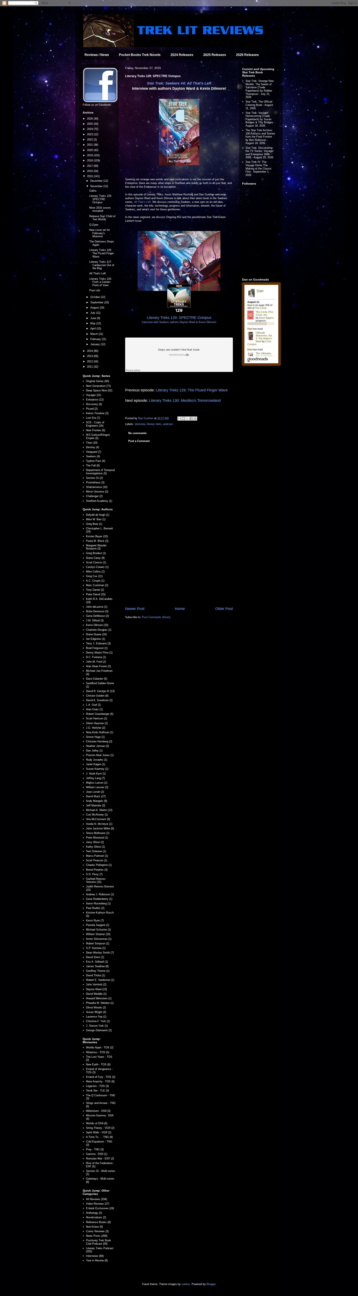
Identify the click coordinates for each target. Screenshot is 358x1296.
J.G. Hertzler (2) (95, 727)
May (93, 323)
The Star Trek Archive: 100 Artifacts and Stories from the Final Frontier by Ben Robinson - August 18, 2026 (260, 137)
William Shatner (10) (98, 934)
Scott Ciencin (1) (96, 562)
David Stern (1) (95, 957)
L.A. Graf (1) (93, 704)
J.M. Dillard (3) (95, 620)
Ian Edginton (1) (95, 638)
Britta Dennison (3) (97, 611)
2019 (90, 155)
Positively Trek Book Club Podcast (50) (98, 1242)
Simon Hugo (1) (95, 736)
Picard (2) (92, 408)
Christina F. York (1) (98, 1021)
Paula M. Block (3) (97, 540)
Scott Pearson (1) (96, 860)
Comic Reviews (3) (97, 1231)
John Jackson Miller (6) (100, 828)
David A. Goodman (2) (99, 700)
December (96, 180)
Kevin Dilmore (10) (97, 625)
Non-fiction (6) (94, 1226)
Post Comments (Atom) (156, 617)
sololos (185, 1284)
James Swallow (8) (97, 966)
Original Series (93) (97, 381)
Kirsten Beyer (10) (97, 536)
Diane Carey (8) (95, 557)
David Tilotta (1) (95, 975)
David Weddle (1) (96, 993)
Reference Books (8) (98, 1222)
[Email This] (179, 418)
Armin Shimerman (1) (98, 938)
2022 (90, 139)
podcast (168, 424)
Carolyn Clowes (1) (97, 567)
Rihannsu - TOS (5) (97, 1052)
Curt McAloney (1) (97, 814)
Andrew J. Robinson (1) (100, 894)
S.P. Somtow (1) (95, 948)
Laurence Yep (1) (96, 1016)
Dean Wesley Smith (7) (100, 952)
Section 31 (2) (94, 477)
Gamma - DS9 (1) (96, 1154)
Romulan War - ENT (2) (100, 1158)
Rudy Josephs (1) (96, 759)
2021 (90, 144)
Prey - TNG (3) (95, 1149)
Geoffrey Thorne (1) (97, 970)
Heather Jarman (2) (97, 746)
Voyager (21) (93, 395)
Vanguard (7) (93, 451)
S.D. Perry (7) (94, 874)
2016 (90, 171)
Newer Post (134, 609)
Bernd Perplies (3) (97, 869)
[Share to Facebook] (191, 418)
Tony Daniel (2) (95, 589)
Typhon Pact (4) (95, 460)
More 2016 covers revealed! (100, 209)
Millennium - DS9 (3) (98, 1110)
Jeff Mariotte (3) (95, 805)
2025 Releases (214, 55)
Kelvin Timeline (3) (97, 413)
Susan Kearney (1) (97, 768)
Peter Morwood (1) (97, 837)
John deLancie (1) (96, 606)
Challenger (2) (94, 496)
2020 (90, 150)
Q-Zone (93, 224)
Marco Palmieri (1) (97, 855)
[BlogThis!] (183, 418)
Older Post (224, 609)
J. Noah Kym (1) (96, 773)
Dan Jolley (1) (94, 750)
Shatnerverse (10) (96, 487)
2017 (90, 165)
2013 (90, 356)
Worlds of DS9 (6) (96, 1123)
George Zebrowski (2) (99, 1030)
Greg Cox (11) (94, 576)
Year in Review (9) (97, 1260)
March (94, 333)
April (93, 328)
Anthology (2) (94, 1212)
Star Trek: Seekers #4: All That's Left (179, 83)
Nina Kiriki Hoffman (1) (99, 732)
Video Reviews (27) (97, 1203)
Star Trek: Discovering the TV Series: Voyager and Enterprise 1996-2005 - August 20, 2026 (259, 152)
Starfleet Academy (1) (99, 500)
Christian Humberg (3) (99, 741)
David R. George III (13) (100, 691)
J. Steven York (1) (97, 1025)
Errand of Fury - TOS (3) (100, 1076)
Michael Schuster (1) (98, 929)
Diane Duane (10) (96, 634)
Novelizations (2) (96, 1217)
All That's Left (97, 273)
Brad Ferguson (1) (97, 648)
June (93, 318)
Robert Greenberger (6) (99, 713)
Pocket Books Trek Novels (140, 55)
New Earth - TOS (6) (98, 1064)
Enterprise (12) (95, 399)
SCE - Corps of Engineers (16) (95, 424)
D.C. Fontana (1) (96, 657)
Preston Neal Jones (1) (100, 755)
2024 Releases (182, 55)
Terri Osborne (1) (96, 851)
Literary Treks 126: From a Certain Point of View (100, 282)
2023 (90, 134)
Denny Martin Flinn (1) (99, 652)
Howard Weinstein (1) (98, 998)
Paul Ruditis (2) (95, 908)
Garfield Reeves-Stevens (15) (96, 880)
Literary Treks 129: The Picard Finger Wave (192, 390)
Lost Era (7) (93, 417)
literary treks (154, 424)
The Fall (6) (93, 465)
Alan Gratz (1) (94, 709)
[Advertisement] (179, 572)
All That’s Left (142, 201)
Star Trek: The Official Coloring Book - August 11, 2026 (259, 105)
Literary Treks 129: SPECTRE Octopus (100, 199)
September (97, 302)
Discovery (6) (94, 404)
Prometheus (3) (95, 482)
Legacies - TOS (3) (97, 1086)
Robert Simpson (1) (97, 943)
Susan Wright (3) (96, 1012)
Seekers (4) (93, 456)
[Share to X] (187, 418)
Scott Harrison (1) (96, 718)
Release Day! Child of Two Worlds (102, 218)
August (95, 307)
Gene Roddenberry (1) (99, 898)
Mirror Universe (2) (97, 491)
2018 (90, 160)
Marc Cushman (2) (97, 585)
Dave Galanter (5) (96, 678)
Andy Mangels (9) (96, 800)
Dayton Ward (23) (96, 989)
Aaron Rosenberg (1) (98, 903)
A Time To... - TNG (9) (99, 1137)
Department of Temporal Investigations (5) (100, 471)
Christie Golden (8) (97, 695)
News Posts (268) (96, 1235)
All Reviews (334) (96, 1199)
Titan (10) (91, 442)
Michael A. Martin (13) (99, 810)
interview (140, 424)
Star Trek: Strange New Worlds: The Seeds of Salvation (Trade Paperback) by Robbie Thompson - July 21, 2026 (260, 89)
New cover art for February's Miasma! (99, 233)
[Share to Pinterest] (195, 418)
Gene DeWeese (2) (97, 615)
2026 (90, 118)
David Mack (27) (96, 796)
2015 (90, 176)
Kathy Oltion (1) (95, 846)
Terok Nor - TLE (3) (97, 1090)
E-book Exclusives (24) (100, 1208)
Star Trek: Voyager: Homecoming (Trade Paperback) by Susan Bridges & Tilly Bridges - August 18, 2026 (260, 119)
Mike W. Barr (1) (95, 519)
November (96, 186)
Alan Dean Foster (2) (98, 666)
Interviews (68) (95, 1255)
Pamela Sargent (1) (97, 925)
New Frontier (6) (95, 430)
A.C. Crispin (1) (95, 580)
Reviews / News (97, 55)
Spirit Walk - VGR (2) (98, 1132)
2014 (90, 350)
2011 (90, 366)
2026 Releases (247, 55)
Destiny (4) (92, 447)
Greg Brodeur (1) (96, 553)
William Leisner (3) (97, 787)
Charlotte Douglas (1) (98, 629)
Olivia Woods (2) (96, 1007)
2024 (90, 129)
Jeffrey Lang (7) (95, 778)
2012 (90, 361)
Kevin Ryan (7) (95, 920)
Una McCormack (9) (98, 819)
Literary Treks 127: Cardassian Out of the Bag (101, 265)
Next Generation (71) (98, 385)
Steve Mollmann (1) (97, 833)
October (95, 297)
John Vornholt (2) (96, 984)
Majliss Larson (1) (96, 782)
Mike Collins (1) (95, 571)
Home (180, 609)
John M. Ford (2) (96, 661)
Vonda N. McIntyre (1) (99, 823)
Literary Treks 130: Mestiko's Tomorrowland (185, 400)
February (96, 339)
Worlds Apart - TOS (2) (99, 1047)
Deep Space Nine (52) (99, 390)
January (95, 344)
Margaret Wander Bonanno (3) (96, 547)
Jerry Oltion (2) (95, 842)
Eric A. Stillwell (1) (97, 961)
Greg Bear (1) (94, 523)
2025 (90, 123)
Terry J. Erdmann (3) (98, 643)
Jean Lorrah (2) (95, 791)
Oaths (93, 190)
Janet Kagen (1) (95, 764)
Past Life (94, 290)
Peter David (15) (95, 594)
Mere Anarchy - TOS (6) (100, 1081)
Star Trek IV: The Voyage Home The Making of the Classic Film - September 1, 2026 (259, 168)
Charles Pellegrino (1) (99, 864)
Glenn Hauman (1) (97, 723)
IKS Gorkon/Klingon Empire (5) (98, 436)
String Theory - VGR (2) (100, 1127)
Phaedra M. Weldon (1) (100, 1002)
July (93, 312)
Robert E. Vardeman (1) (100, 979)
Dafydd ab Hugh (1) (97, 514)
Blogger (211, 1284)
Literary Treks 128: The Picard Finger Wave (101, 253)
